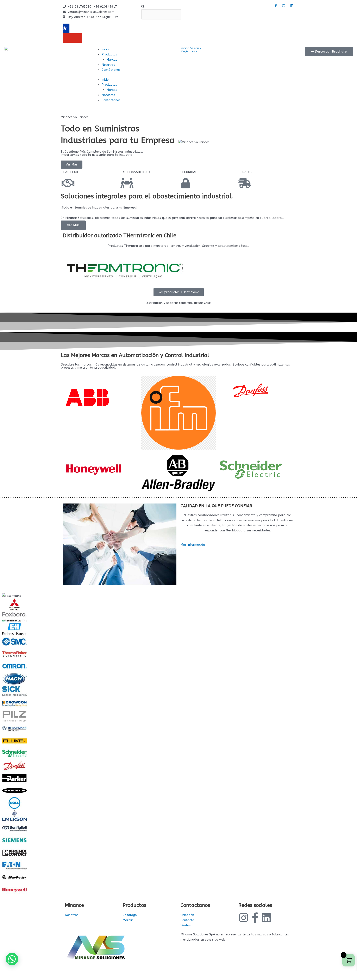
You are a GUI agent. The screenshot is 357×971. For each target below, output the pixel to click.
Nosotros (108, 65)
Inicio (105, 49)
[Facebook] (275, 5)
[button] (178, 6)
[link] (92, 915)
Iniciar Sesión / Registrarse (191, 49)
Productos (109, 54)
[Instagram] (283, 5)
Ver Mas (73, 225)
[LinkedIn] (291, 5)
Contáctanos (111, 70)
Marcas (111, 59)
